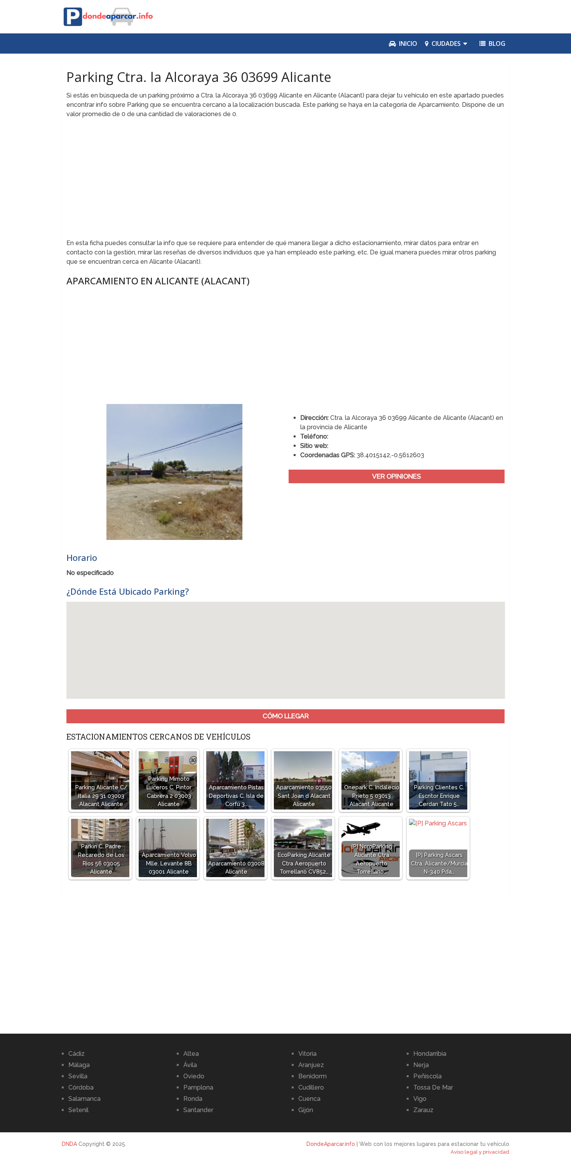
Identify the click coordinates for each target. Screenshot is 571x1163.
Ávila (190, 1065)
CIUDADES (445, 43)
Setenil (78, 1110)
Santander (198, 1110)
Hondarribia (429, 1053)
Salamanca (84, 1098)
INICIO (407, 43)
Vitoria (307, 1053)
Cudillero (311, 1087)
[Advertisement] (285, 181)
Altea (191, 1053)
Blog (496, 43)
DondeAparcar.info (330, 1144)
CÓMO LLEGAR (286, 716)
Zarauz (423, 1110)
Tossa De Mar (433, 1087)
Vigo (420, 1098)
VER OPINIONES (396, 476)
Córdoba (81, 1087)
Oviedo (193, 1076)
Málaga (79, 1065)
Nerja (421, 1065)
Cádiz (76, 1053)
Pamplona (198, 1087)
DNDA (69, 1144)
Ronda (192, 1098)
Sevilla (77, 1076)
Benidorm (312, 1076)
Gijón (305, 1110)
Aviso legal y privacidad (480, 1152)
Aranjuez (311, 1065)
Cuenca (309, 1098)
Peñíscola (427, 1076)
